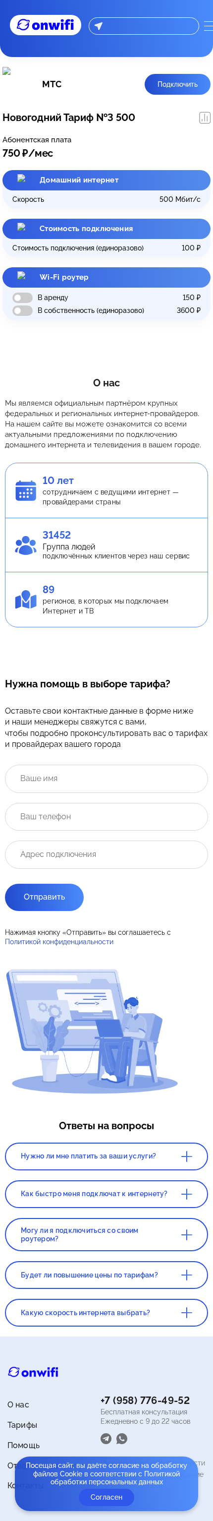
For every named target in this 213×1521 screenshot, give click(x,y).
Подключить (178, 84)
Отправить (44, 897)
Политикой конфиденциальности (59, 942)
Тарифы (22, 1425)
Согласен (106, 1497)
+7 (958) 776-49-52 (145, 1400)
